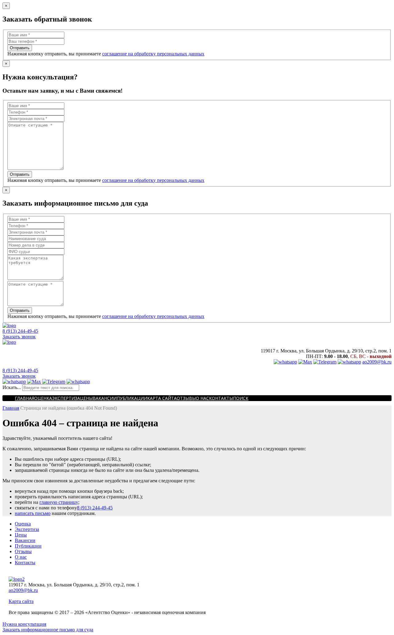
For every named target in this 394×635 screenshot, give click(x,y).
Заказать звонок (19, 336)
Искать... (11, 387)
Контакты (221, 398)
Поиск (240, 398)
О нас (202, 398)
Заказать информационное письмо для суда (47, 629)
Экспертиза (66, 398)
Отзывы (186, 398)
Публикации (132, 398)
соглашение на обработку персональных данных (153, 53)
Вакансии (105, 398)
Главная (24, 398)
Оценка (43, 398)
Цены (86, 398)
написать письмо (32, 513)
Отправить (20, 48)
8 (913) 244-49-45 (20, 331)
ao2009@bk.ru (377, 361)
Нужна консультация (24, 624)
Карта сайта (162, 398)
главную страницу (58, 502)
